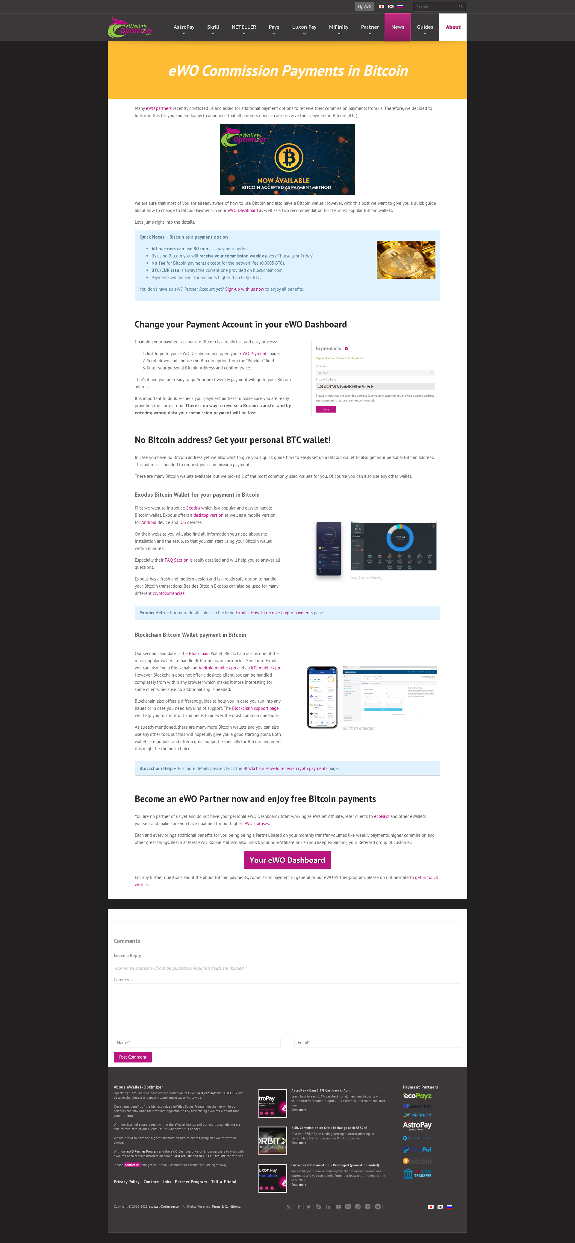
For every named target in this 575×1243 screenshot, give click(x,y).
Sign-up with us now (244, 289)
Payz (274, 26)
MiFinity (339, 26)
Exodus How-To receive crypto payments (274, 613)
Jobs (167, 1181)
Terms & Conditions (226, 1206)
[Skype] (318, 1206)
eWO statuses (256, 823)
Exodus (193, 508)
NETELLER (244, 26)
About (453, 26)
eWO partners (158, 108)
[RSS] (289, 1206)
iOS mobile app (265, 668)
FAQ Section (176, 560)
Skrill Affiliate (182, 1156)
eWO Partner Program (142, 1151)
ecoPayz (381, 816)
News (397, 26)
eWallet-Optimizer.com (165, 1206)
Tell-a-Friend (223, 1181)
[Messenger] (368, 1206)
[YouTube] (338, 1206)
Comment (123, 980)
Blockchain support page (255, 708)
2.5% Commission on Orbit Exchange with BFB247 (329, 1128)
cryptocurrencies (168, 593)
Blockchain (199, 653)
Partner (370, 26)
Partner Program (191, 1181)
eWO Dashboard (243, 210)
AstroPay (184, 26)
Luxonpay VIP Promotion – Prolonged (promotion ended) (335, 1165)
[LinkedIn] (328, 1206)
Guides (425, 26)
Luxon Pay (304, 26)
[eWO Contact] (348, 1206)
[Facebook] (298, 1206)
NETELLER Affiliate (212, 1156)
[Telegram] (378, 1206)
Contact (151, 1181)
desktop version (208, 515)
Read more (299, 1110)
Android (148, 522)
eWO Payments (254, 353)
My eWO (364, 6)
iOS (182, 522)
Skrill (213, 26)
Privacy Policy (127, 1181)
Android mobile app (217, 668)
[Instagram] (358, 1206)
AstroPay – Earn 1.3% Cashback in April (320, 1090)
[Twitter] (308, 1206)
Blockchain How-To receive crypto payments (285, 768)
